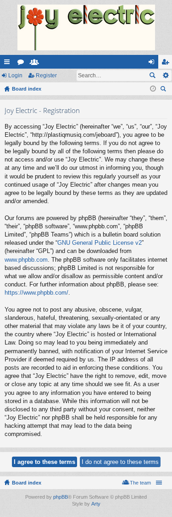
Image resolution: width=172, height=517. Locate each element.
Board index (26, 482)
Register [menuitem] (167, 64)
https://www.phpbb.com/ (36, 292)
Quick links (9, 64)
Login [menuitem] (153, 64)
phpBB (60, 497)
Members (36, 64)
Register (46, 75)
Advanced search (165, 75)
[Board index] (86, 27)
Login (15, 75)
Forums (22, 64)
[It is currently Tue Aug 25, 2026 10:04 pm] (153, 89)
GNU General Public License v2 (99, 242)
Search (152, 75)
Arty (95, 503)
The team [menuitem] (140, 482)
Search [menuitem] (164, 90)
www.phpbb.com (26, 259)
